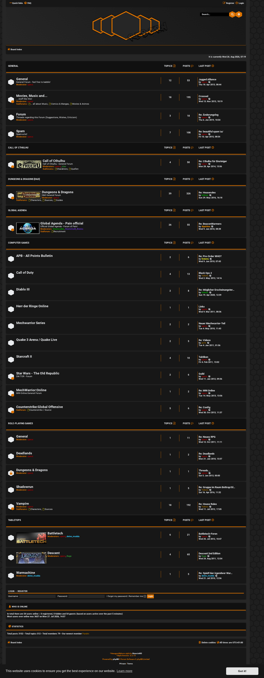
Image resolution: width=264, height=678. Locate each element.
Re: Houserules (207, 192)
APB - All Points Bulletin (34, 256)
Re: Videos (205, 340)
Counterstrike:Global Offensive (39, 407)
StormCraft (70, 229)
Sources (49, 200)
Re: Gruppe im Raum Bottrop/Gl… (217, 487)
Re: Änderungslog (208, 114)
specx (30, 84)
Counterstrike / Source (40, 410)
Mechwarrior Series (30, 323)
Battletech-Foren (208, 533)
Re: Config (204, 407)
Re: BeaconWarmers (210, 223)
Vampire (22, 503)
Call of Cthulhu (18, 147)
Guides (59, 200)
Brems (80, 229)
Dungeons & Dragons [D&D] (24, 179)
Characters (36, 200)
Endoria (205, 259)
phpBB (116, 659)
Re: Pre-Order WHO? (210, 256)
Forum (21, 114)
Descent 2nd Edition (209, 553)
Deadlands (24, 453)
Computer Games (18, 242)
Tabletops (14, 520)
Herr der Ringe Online (32, 306)
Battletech (55, 533)
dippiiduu (206, 226)
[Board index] (126, 25)
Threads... (204, 470)
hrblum (205, 195)
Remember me (136, 596)
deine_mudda (73, 536)
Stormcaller (58, 229)
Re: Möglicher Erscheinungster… (216, 289)
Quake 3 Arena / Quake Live (36, 340)
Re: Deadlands (207, 453)
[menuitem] (27, 3)
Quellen (74, 169)
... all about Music (39, 104)
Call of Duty (25, 272)
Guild (201, 373)
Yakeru (205, 275)
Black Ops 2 (205, 273)
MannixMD (137, 653)
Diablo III (23, 289)
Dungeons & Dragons (57, 192)
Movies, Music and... (31, 96)
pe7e (204, 343)
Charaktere (62, 169)
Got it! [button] (242, 671)
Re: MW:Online (207, 390)
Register (22, 591)
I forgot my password (117, 596)
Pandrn (85, 633)
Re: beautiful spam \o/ (211, 131)
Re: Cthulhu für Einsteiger (213, 161)
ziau (64, 166)
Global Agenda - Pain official (61, 223)
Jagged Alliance (207, 79)
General (13, 66)
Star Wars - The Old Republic (37, 373)
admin (205, 473)
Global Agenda (17, 210)
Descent (54, 553)
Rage (69, 556)
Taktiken (203, 357)
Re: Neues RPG (207, 436)
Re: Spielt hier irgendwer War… (215, 573)
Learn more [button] (124, 671)
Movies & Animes (80, 104)
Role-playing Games (20, 423)
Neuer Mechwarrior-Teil (212, 323)
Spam (20, 131)
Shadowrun (24, 487)
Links (202, 306)
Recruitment (60, 231)
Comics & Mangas (60, 104)
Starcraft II (24, 356)
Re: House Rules (208, 504)
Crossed (203, 96)
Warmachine (25, 573)
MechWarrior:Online (31, 390)
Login (11, 591)
